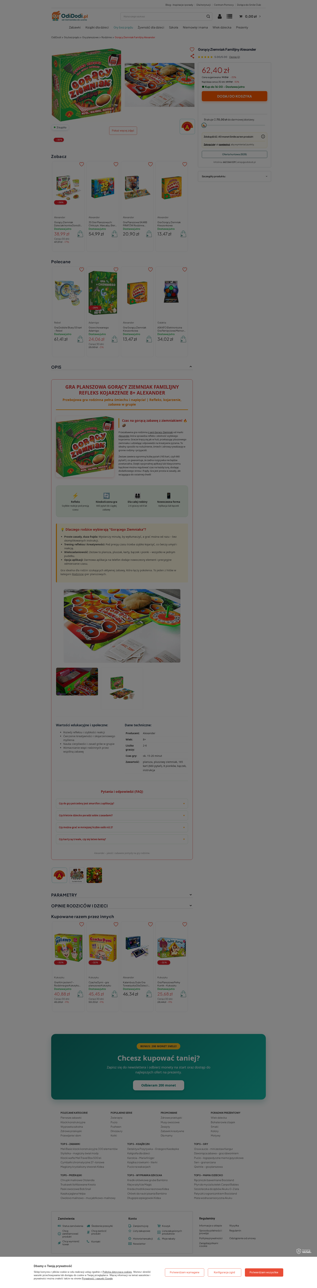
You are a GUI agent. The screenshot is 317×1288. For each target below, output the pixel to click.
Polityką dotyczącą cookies (117, 1272)
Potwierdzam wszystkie (264, 1272)
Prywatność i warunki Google (97, 1278)
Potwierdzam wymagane (184, 1272)
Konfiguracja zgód (224, 1272)
